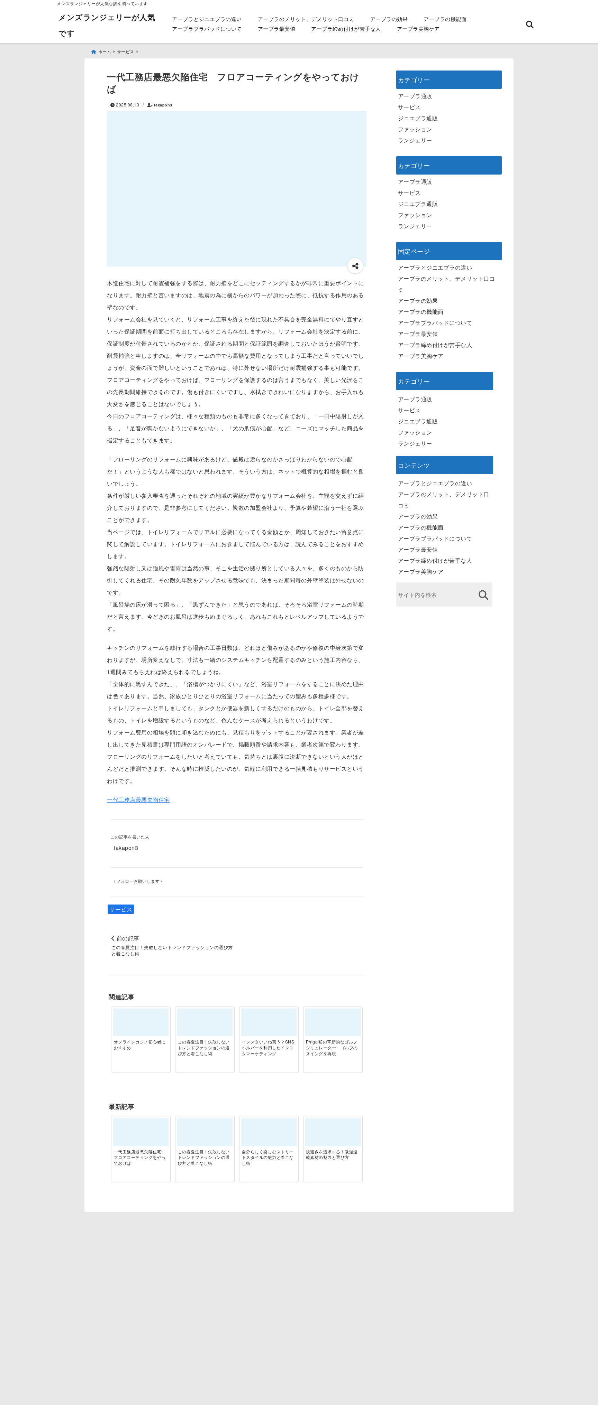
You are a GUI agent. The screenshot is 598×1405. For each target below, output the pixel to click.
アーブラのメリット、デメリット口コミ (306, 18)
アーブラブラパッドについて (207, 28)
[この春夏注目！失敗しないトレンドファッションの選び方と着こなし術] (205, 1025)
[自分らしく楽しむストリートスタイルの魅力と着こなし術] (269, 1134)
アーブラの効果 (389, 18)
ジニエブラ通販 (418, 118)
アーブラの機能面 (445, 18)
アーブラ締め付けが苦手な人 (346, 28)
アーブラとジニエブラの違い (207, 18)
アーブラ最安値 (277, 28)
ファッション (415, 129)
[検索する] (483, 595)
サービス (120, 909)
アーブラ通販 (415, 96)
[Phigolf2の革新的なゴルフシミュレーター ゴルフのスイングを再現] (333, 1025)
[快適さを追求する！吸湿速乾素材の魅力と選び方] (333, 1134)
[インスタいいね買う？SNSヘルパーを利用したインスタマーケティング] (269, 1025)
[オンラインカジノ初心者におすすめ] (141, 1025)
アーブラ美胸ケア (418, 28)
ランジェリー (415, 140)
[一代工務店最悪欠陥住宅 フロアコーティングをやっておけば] (141, 1134)
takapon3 (163, 104)
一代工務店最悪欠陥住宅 (138, 800)
